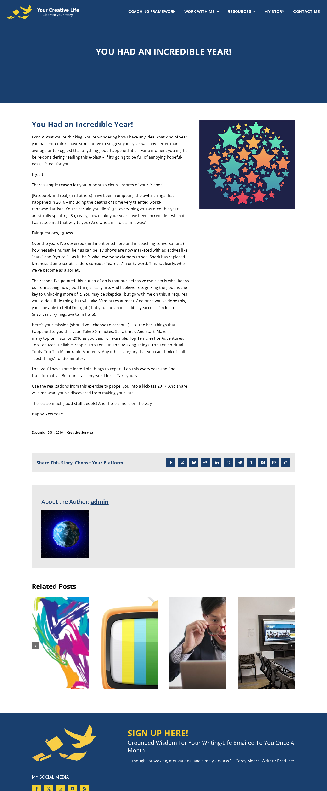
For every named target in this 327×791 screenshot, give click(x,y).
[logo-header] (43, 6)
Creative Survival (80, 432)
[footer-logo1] (64, 726)
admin (100, 501)
